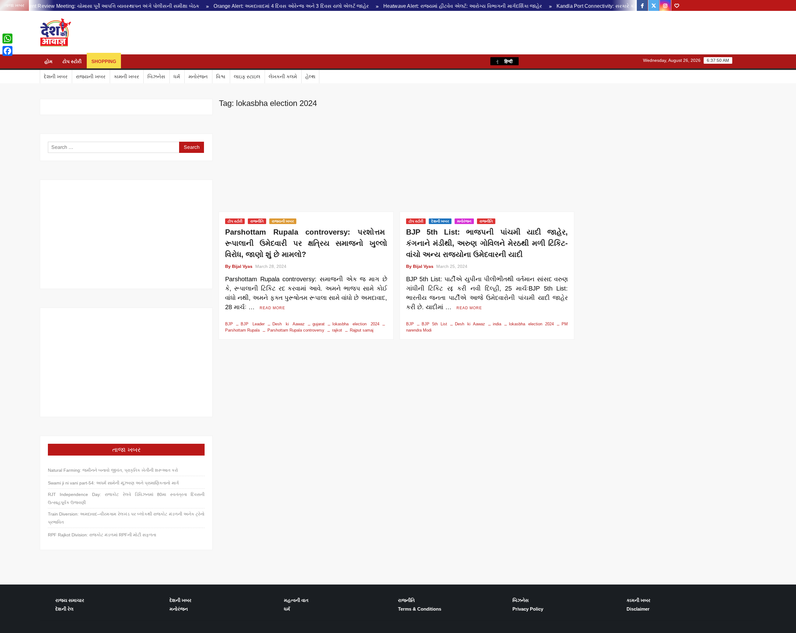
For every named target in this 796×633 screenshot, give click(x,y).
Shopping (103, 61)
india (497, 324)
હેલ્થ (310, 76)
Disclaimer (638, 609)
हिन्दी (508, 61)
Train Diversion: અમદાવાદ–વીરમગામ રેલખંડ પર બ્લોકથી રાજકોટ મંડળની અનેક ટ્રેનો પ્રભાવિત (126, 518)
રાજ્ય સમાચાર (69, 600)
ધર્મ (177, 76)
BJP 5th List (434, 324)
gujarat (318, 324)
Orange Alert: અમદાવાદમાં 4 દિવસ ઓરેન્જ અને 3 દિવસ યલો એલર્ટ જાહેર (259, 6)
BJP (229, 324)
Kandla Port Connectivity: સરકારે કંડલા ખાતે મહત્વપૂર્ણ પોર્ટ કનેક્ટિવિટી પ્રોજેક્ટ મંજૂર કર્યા (620, 6)
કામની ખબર (126, 76)
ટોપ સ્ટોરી (71, 61)
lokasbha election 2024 (355, 324)
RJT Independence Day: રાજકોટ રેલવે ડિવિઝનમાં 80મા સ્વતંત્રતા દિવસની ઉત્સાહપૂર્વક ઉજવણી (126, 498)
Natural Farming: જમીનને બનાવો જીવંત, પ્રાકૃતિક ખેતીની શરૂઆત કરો (113, 470)
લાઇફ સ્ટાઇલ (247, 76)
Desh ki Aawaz (127, 33)
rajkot (337, 330)
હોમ (48, 61)
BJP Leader (253, 324)
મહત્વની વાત (296, 600)
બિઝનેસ (156, 76)
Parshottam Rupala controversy (295, 330)
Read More (272, 308)
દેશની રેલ (64, 609)
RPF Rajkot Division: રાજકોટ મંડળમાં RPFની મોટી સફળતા (102, 534)
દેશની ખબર (55, 76)
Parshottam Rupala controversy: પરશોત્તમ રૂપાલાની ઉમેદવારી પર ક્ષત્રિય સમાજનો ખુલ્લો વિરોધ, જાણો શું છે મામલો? (306, 243)
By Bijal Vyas (238, 266)
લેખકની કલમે (283, 76)
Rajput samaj (361, 330)
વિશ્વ (220, 76)
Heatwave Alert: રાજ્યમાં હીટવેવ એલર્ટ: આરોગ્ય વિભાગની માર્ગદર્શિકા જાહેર (430, 6)
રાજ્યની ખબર (90, 76)
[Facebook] (7, 51)
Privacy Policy (527, 609)
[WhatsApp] (7, 38)
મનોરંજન (198, 76)
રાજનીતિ (257, 221)
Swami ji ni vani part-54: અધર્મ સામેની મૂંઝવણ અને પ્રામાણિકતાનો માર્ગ (113, 482)
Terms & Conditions (419, 609)
